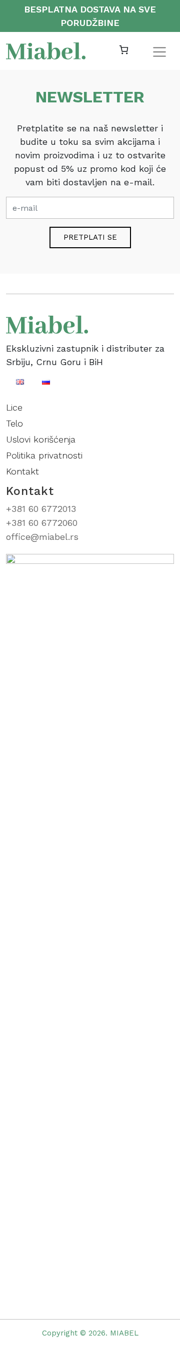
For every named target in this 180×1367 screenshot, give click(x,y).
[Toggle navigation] (159, 51)
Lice (14, 407)
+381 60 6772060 (42, 522)
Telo (14, 423)
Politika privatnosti (44, 455)
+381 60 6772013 (41, 508)
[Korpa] (123, 50)
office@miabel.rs (42, 536)
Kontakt (22, 471)
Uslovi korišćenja (41, 439)
